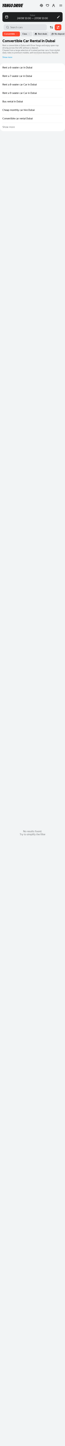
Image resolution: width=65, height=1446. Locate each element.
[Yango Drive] (12, 5)
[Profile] (53, 5)
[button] (41, 5)
